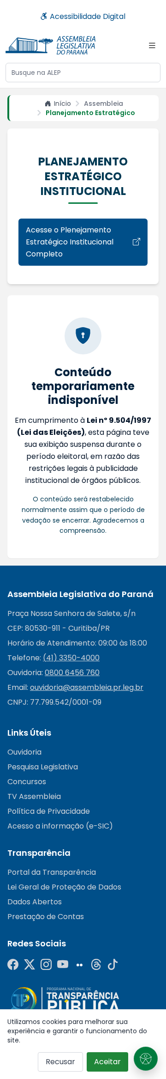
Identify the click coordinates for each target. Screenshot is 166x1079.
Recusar (60, 1061)
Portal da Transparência (51, 872)
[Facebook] (12, 964)
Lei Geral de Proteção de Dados (64, 887)
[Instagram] (46, 964)
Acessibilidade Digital (86, 16)
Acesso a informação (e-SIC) (60, 826)
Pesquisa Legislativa (42, 767)
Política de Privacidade (48, 811)
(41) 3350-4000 (71, 657)
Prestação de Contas (45, 916)
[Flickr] (79, 964)
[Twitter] (29, 964)
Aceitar (107, 1061)
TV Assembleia (34, 796)
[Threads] (95, 964)
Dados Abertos (34, 901)
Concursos (26, 781)
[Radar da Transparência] (65, 1000)
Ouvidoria (24, 752)
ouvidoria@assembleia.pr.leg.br (86, 687)
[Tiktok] (112, 964)
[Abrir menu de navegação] (152, 45)
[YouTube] (62, 964)
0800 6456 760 (72, 672)
